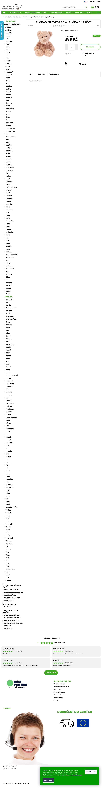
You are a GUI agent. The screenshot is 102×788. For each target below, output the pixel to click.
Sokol (7, 470)
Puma (7, 431)
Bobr (7, 47)
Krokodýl (9, 221)
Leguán (8, 260)
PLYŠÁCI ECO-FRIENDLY (75, 12)
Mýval (7, 333)
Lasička (8, 251)
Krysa (7, 226)
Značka (41, 74)
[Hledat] (86, 7)
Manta (8, 291)
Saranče (8, 451)
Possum (8, 411)
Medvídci (9, 299)
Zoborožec (10, 569)
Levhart (8, 274)
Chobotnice (10, 131)
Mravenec (9, 316)
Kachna (8, 162)
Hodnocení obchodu (51, 638)
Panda (8, 372)
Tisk (66, 65)
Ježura (8, 156)
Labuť (7, 243)
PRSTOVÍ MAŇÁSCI (11, 620)
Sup (6, 482)
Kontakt (56, 700)
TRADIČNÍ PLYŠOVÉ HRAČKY (10, 611)
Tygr (7, 521)
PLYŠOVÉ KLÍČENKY (12, 598)
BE (98, 26)
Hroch (7, 114)
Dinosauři (9, 72)
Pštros (8, 423)
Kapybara (9, 170)
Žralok (8, 580)
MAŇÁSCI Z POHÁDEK (13, 618)
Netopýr (8, 338)
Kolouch (8, 198)
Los (6, 280)
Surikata (8, 484)
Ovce (7, 369)
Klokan (8, 176)
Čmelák (8, 63)
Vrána (7, 555)
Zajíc (7, 563)
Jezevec (8, 150)
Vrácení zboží (58, 698)
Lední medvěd (11, 254)
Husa (7, 120)
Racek (8, 434)
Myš (7, 330)
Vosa (7, 552)
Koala (7, 178)
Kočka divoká (11, 187)
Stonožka (9, 479)
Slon (7, 465)
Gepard (8, 97)
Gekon (8, 94)
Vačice (8, 527)
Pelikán (8, 395)
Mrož (7, 322)
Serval (8, 456)
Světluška (9, 487)
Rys (6, 448)
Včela (7, 535)
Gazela (8, 91)
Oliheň (8, 355)
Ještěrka (9, 148)
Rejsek (8, 440)
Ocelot (8, 350)
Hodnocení (54, 74)
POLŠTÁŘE (8, 629)
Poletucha (9, 409)
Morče (8, 305)
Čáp (6, 58)
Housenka (9, 108)
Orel (7, 361)
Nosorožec (9, 344)
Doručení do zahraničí (61, 687)
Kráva (7, 218)
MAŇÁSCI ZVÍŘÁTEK (12, 615)
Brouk (7, 49)
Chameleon (10, 128)
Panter (8, 378)
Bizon (7, 44)
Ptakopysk (9, 428)
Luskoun (8, 282)
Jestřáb (8, 145)
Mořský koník (10, 308)
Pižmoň (8, 400)
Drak (7, 80)
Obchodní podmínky (61, 695)
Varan (7, 529)
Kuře (7, 240)
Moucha (8, 310)
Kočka (8, 184)
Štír (6, 498)
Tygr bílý (9, 524)
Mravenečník (10, 319)
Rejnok (8, 437)
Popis (31, 74)
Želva (7, 574)
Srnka (7, 476)
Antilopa (8, 30)
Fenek (8, 83)
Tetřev (8, 510)
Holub (7, 105)
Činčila (8, 61)
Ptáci (7, 425)
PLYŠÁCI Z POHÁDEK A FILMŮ (35, 12)
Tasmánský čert (11, 507)
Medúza (8, 294)
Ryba (7, 445)
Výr (6, 560)
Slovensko (57, 689)
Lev (6, 271)
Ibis (6, 134)
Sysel (7, 493)
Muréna (8, 324)
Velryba (8, 541)
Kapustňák (9, 167)
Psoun (7, 420)
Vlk (6, 546)
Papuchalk (9, 383)
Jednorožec (10, 136)
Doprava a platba (59, 684)
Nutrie (8, 347)
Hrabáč (8, 111)
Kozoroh (9, 209)
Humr (7, 117)
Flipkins (8, 86)
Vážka (7, 532)
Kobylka (8, 181)
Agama (8, 27)
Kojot (7, 192)
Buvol (7, 52)
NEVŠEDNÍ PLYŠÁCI (56, 12)
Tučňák (8, 512)
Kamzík (8, 164)
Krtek (7, 223)
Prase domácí (11, 417)
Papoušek (9, 381)
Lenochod (9, 268)
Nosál (7, 341)
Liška (7, 277)
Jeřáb (7, 142)
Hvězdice (9, 122)
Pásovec (8, 386)
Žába (7, 571)
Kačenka (9, 159)
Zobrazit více (51, 672)
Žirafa (8, 577)
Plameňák (9, 403)
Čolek (7, 66)
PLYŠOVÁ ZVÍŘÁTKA (15, 12)
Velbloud (9, 538)
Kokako (8, 195)
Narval (8, 336)
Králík (7, 215)
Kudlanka (9, 232)
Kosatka (8, 204)
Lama (7, 249)
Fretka (8, 89)
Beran (7, 38)
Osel (7, 364)
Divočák (8, 75)
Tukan (7, 515)
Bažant (8, 35)
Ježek (7, 153)
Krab (7, 212)
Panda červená (11, 375)
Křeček (8, 229)
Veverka (8, 543)
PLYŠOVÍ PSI (9, 601)
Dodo (7, 77)
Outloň (8, 367)
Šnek (7, 496)
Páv (6, 389)
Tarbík (8, 504)
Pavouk (8, 392)
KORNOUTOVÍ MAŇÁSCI (13, 623)
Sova (7, 473)
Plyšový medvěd (88, 53)
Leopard (8, 265)
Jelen (7, 139)
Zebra (7, 566)
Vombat (8, 549)
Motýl (7, 313)
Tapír (7, 501)
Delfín (8, 69)
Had (7, 100)
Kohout (8, 190)
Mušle (7, 327)
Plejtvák (8, 406)
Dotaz (84, 64)
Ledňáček (9, 257)
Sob (7, 468)
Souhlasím (90, 772)
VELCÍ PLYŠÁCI (10, 595)
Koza (7, 207)
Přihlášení (97, 2)
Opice (7, 358)
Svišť (7, 490)
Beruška (8, 41)
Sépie (7, 454)
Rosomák (9, 442)
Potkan (8, 414)
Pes (6, 397)
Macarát (8, 285)
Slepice (8, 462)
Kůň (7, 237)
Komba (8, 201)
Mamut (8, 288)
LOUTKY (90, 12)
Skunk (7, 459)
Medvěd (8, 296)
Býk (7, 55)
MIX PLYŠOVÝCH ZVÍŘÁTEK (9, 605)
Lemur (8, 263)
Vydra (7, 557)
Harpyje (8, 103)
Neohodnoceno (68, 26)
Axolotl (8, 32)
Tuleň (7, 518)
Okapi (7, 352)
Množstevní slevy (60, 692)
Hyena (8, 125)
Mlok (7, 302)
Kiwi (7, 173)
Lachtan (8, 246)
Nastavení (48, 780)
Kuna (7, 235)
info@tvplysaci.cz (12, 766)
